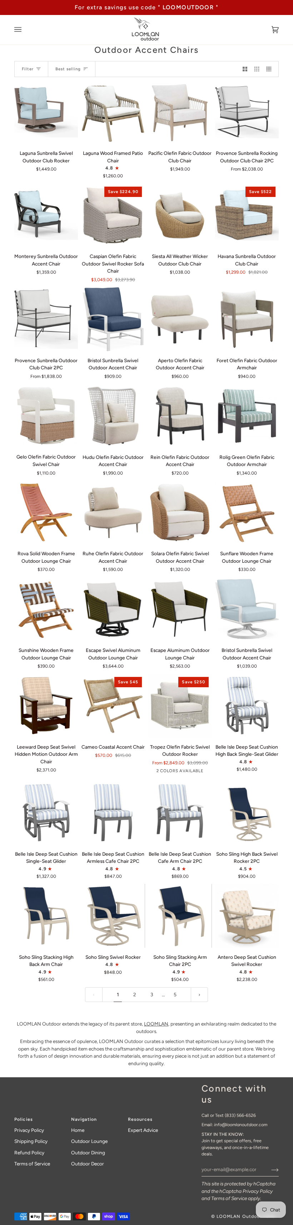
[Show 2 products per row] (245, 69)
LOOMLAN (156, 1024)
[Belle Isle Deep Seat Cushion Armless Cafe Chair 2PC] (113, 812)
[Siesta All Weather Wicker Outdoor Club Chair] (180, 215)
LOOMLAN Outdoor (239, 1216)
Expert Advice (143, 1130)
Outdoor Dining (88, 1152)
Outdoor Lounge (89, 1141)
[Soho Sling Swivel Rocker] (113, 915)
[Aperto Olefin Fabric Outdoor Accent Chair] (180, 319)
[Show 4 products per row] (270, 69)
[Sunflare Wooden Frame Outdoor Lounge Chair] (247, 512)
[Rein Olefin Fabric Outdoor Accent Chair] (180, 415)
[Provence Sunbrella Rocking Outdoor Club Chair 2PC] (247, 112)
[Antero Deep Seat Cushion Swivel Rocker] (247, 915)
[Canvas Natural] (46, 319)
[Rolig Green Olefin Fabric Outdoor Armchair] (247, 415)
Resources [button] (140, 1119)
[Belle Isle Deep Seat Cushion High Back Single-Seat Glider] (247, 705)
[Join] (269, 1169)
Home (77, 1130)
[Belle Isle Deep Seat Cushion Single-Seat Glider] (46, 812)
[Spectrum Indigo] (113, 319)
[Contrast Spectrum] (247, 112)
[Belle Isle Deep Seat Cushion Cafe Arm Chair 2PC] (180, 812)
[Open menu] (25, 30)
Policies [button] (23, 1119)
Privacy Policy (258, 1191)
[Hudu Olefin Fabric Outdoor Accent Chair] (113, 415)
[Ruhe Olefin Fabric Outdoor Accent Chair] (113, 512)
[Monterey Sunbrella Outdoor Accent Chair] (46, 215)
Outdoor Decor (87, 1163)
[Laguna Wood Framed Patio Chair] (113, 112)
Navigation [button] (84, 1119)
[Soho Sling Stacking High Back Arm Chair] (46, 915)
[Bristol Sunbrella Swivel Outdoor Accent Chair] (113, 319)
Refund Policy (29, 1152)
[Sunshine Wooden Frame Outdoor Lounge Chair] (46, 609)
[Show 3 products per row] (257, 69)
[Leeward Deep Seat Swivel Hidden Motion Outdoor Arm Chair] (46, 705)
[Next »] (199, 994)
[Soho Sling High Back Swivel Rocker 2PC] (247, 812)
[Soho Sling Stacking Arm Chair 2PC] (180, 915)
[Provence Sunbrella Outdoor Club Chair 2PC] (46, 319)
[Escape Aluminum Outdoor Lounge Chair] (180, 609)
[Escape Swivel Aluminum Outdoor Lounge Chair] (113, 609)
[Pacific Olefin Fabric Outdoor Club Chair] (180, 112)
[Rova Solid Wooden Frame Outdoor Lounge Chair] (46, 512)
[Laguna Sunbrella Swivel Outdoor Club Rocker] (46, 112)
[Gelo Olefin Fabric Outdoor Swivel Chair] (46, 415)
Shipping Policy (31, 1141)
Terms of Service (229, 1198)
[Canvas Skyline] (46, 112)
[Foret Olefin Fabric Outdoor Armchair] (247, 319)
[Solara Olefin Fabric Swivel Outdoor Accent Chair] (180, 512)
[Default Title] (113, 112)
